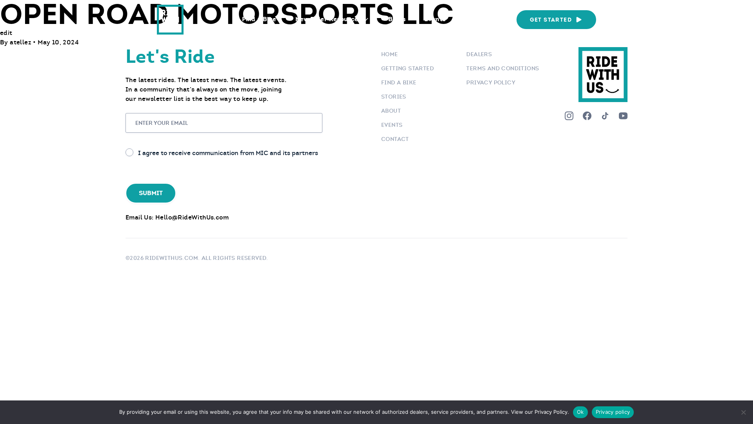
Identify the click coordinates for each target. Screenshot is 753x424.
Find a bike (398, 82)
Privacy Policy (490, 82)
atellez (21, 42)
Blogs (397, 19)
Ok (580, 412)
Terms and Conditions (502, 68)
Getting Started (407, 68)
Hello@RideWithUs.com (192, 217)
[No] (743, 412)
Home (389, 54)
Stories (393, 96)
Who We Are (483, 19)
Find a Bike (259, 19)
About (391, 110)
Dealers (479, 54)
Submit (151, 193)
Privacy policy (613, 412)
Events (435, 19)
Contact (395, 139)
